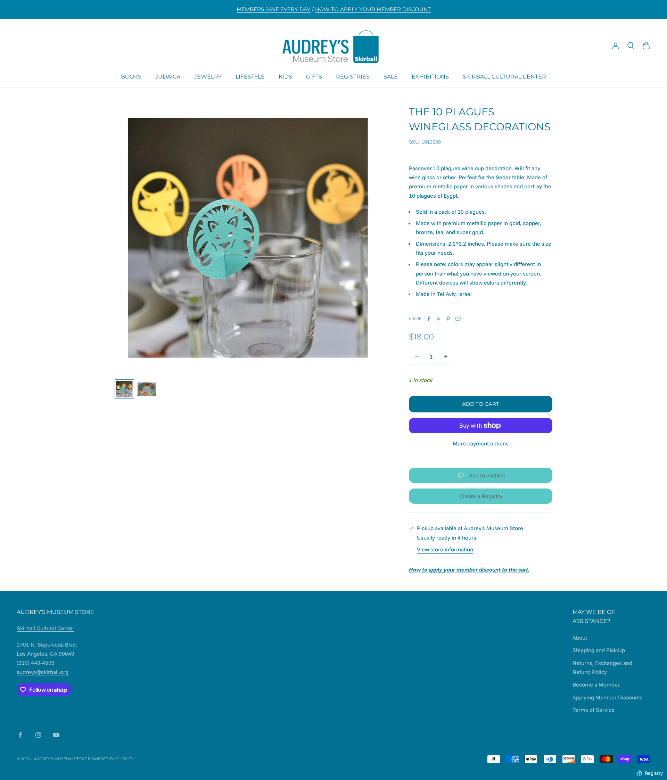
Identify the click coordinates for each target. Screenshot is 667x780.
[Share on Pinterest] (448, 318)
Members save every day (274, 9)
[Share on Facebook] (428, 318)
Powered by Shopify (110, 758)
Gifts (314, 76)
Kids (285, 76)
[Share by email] (458, 318)
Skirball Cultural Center (504, 76)
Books (131, 76)
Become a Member (596, 684)
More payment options (481, 443)
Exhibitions (430, 76)
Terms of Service (594, 709)
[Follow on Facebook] (20, 734)
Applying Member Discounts (608, 697)
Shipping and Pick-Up (599, 650)
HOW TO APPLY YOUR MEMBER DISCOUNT (373, 9)
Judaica (167, 76)
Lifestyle (250, 76)
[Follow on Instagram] (38, 734)
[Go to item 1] (124, 389)
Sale (391, 76)
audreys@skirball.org (42, 671)
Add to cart (480, 404)
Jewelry (208, 76)
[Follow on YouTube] (56, 734)
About (580, 637)
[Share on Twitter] (438, 318)
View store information (445, 549)
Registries (353, 76)
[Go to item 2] (146, 389)
